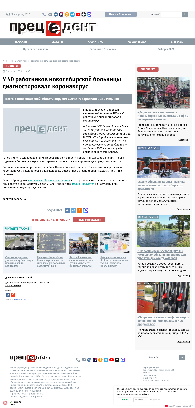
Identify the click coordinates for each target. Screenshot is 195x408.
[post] (50, 14)
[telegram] (72, 14)
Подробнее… (156, 400)
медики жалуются (83, 183)
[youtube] (78, 14)
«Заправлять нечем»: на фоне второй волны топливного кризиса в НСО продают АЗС (163, 320)
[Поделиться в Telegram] (73, 210)
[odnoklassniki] (67, 14)
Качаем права (137, 41)
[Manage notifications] (5, 403)
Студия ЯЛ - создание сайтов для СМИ (180, 406)
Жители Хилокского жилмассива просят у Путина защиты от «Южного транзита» (81, 262)
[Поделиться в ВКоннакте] (67, 210)
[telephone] (78, 360)
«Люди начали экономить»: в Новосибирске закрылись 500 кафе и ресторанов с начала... (162, 115)
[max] (89, 14)
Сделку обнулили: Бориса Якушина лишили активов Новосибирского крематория (161, 185)
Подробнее (183, 140)
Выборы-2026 (165, 49)
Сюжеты (57, 41)
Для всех (177, 41)
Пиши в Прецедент (120, 14)
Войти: (8, 290)
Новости (21, 41)
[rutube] (61, 14)
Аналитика (95, 41)
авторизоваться (13, 285)
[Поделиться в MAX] (85, 210)
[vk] (56, 14)
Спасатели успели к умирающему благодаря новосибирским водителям (19, 262)
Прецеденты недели (35, 49)
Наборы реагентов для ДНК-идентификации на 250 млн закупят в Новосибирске (114, 262)
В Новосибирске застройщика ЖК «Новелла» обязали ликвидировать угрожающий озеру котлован (162, 254)
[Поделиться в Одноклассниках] (79, 210)
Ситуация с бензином (103, 49)
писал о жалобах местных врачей (49, 180)
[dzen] (83, 14)
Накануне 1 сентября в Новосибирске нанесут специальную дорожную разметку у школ (51, 262)
